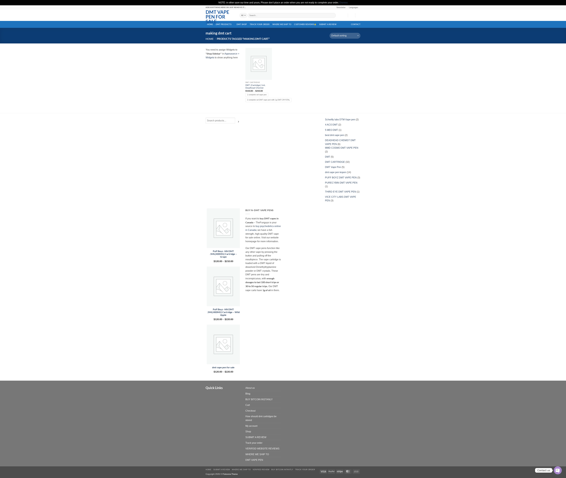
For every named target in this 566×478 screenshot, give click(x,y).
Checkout (250, 411)
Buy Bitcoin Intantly (282, 470)
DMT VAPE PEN (254, 460)
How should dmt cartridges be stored (261, 418)
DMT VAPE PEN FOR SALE (217, 17)
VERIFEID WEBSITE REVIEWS (262, 448)
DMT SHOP (242, 24)
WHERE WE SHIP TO (281, 24)
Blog (247, 393)
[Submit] (333, 15)
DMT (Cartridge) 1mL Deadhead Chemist (255, 86)
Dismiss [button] (343, 2)
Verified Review (261, 470)
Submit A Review (221, 470)
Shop (248, 431)
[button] (340, 7)
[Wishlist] (344, 15)
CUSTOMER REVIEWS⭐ (305, 24)
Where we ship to (241, 470)
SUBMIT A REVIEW (328, 24)
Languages (353, 7)
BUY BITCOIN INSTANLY (259, 399)
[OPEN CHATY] (558, 470)
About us (250, 388)
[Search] (238, 122)
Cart (247, 405)
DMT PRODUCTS (223, 24)
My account (251, 426)
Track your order (260, 24)
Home (210, 38)
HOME (210, 24)
